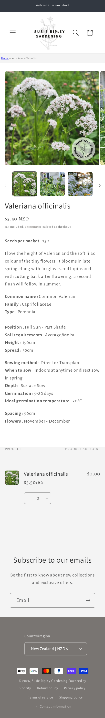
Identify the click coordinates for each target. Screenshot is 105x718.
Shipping (31, 226)
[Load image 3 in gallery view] (80, 184)
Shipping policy (71, 697)
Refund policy (47, 688)
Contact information (55, 706)
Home (5, 58)
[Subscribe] (88, 600)
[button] (13, 33)
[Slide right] (99, 185)
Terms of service (40, 697)
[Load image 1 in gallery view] (24, 184)
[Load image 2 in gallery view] (52, 184)
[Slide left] (5, 185)
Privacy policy (74, 688)
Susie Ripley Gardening (50, 681)
